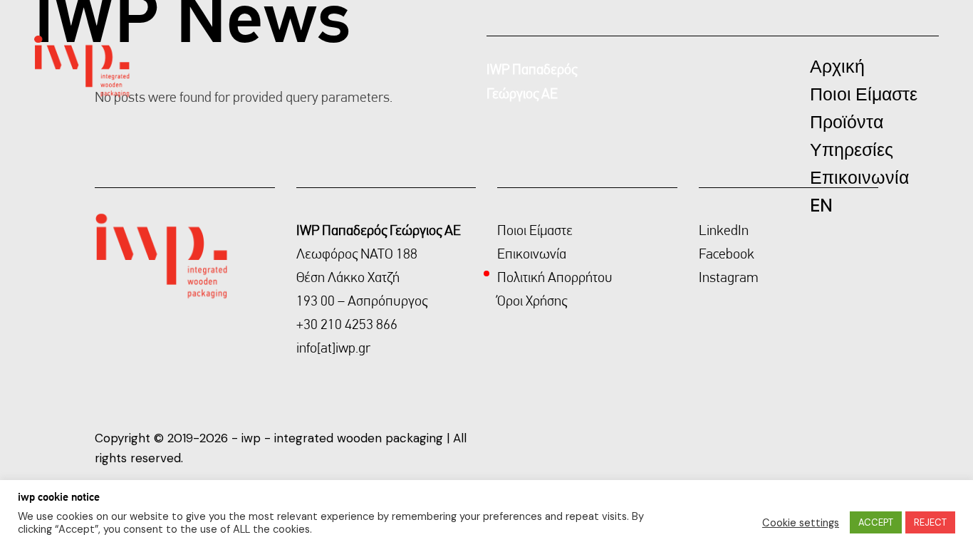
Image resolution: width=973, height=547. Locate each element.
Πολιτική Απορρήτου (555, 277)
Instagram (729, 277)
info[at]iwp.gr (333, 347)
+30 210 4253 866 (346, 324)
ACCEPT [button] (875, 522)
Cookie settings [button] (800, 522)
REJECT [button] (930, 522)
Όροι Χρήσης (532, 300)
